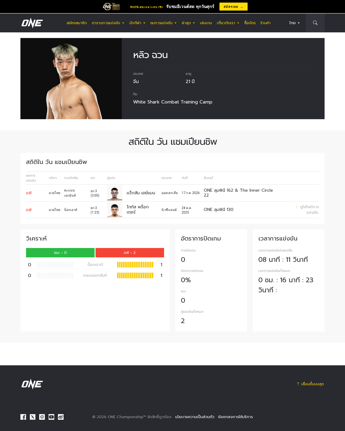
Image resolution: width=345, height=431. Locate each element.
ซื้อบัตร (250, 23)
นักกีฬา (135, 23)
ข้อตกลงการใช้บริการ (235, 417)
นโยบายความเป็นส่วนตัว (194, 417)
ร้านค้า (265, 23)
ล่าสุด (186, 23)
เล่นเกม (206, 23)
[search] (315, 23)
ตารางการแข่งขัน (106, 23)
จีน (136, 81)
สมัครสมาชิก (77, 23)
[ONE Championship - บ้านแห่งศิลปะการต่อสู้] (31, 23)
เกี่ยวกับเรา (226, 23)
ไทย (292, 23)
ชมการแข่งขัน (161, 23)
